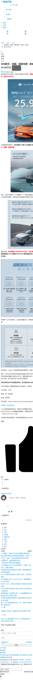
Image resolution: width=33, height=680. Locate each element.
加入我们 (23, 655)
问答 (5, 546)
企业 (13, 43)
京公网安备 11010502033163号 (21, 662)
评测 (5, 532)
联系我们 (3, 650)
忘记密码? (29, 642)
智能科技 (7, 537)
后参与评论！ (7, 494)
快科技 (3, 72)
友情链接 (3, 657)
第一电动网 (20, 660)
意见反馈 (3, 653)
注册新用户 (4, 642)
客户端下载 (10, 655)
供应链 (6, 535)
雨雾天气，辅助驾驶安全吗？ (11, 560)
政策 (5, 539)
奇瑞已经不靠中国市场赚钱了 (11, 563)
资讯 (8, 43)
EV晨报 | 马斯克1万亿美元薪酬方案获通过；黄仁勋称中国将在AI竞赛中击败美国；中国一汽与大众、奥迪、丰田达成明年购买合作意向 (16, 555)
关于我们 (3, 655)
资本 (5, 544)
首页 (3, 43)
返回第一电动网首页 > (8, 405)
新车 (5, 530)
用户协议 (29, 655)
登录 (16, 645)
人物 (5, 542)
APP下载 (14, 5)
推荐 (5, 528)
